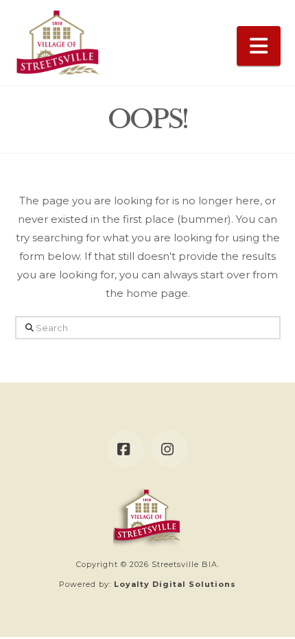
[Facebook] (125, 449)
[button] (259, 46)
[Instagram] (169, 449)
